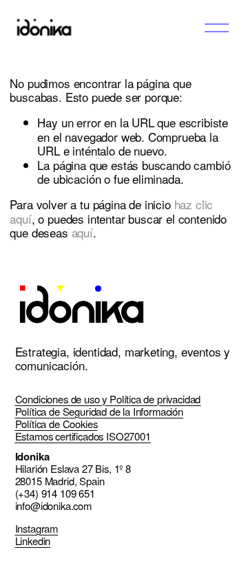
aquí (82, 232)
